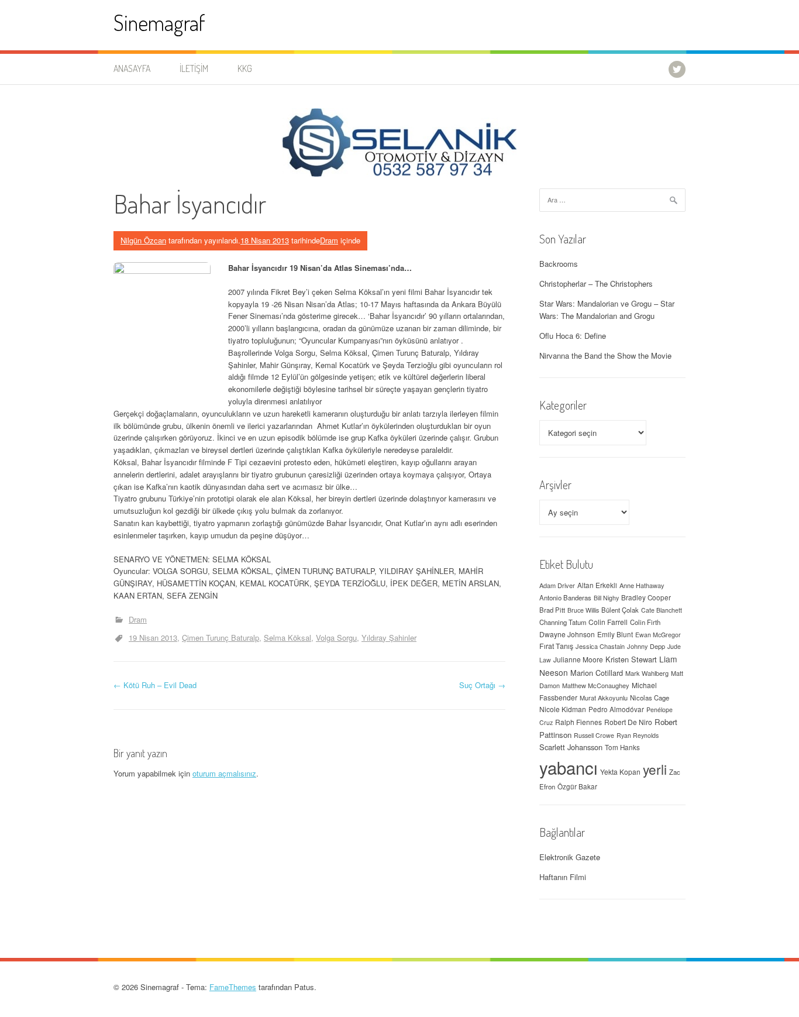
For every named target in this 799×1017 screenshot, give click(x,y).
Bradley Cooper (646, 597)
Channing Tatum (562, 622)
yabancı (568, 767)
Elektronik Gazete (569, 857)
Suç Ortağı (482, 684)
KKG (244, 68)
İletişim (194, 68)
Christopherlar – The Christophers (596, 283)
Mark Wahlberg (647, 673)
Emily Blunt (615, 634)
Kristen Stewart (631, 659)
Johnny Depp (646, 646)
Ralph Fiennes (578, 722)
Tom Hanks (622, 747)
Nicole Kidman (562, 709)
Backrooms (558, 263)
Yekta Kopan (620, 772)
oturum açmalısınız (224, 773)
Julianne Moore (578, 659)
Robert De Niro (628, 722)
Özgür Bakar (577, 786)
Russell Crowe (594, 735)
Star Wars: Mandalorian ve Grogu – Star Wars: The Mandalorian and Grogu (606, 309)
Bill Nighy (606, 597)
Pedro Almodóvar (616, 709)
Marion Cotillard (596, 672)
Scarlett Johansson (570, 747)
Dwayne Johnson (567, 634)
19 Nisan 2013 (153, 637)
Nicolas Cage (649, 697)
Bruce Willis (583, 610)
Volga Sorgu (336, 637)
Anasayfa (131, 68)
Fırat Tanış (556, 646)
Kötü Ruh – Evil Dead (155, 684)
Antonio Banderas (565, 597)
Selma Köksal (287, 637)
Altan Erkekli (597, 585)
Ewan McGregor (658, 634)
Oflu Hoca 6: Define (572, 335)
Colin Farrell (608, 622)
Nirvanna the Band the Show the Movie (605, 355)
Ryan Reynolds (638, 735)
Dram (329, 240)
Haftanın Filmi (562, 876)
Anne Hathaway (641, 585)
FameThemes (232, 986)
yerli (655, 769)
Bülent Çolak (620, 609)
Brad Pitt (552, 609)
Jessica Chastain (600, 646)
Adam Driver (557, 585)
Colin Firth (645, 622)
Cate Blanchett (661, 610)
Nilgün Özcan (143, 240)
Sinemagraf (159, 22)
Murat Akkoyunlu (604, 697)
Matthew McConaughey (595, 685)
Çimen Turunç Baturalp (220, 637)
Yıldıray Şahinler (388, 637)
